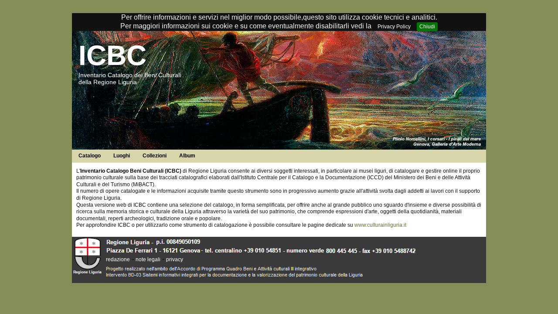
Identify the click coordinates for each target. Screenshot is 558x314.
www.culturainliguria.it (380, 225)
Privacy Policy (394, 27)
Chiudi (427, 27)
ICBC (112, 55)
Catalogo (89, 156)
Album (187, 156)
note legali (148, 259)
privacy (174, 259)
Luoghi (121, 156)
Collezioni (155, 156)
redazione (118, 259)
